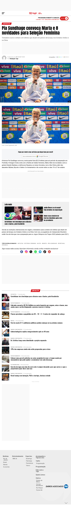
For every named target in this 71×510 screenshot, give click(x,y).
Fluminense (29, 463)
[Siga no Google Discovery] (65, 58)
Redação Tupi (14, 58)
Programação (40, 463)
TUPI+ (38, 461)
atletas (20, 243)
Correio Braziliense (39, 484)
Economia (6, 467)
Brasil (5, 462)
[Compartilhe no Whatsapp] (59, 57)
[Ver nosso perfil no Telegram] (40, 252)
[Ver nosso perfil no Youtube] (49, 252)
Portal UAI (39, 490)
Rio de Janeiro (5, 459)
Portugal (62, 243)
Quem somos (40, 475)
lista (39, 243)
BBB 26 (15, 458)
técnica (5, 245)
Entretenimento (17, 456)
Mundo (5, 464)
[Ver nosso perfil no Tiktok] (44, 252)
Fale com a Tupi (39, 470)
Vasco (28, 465)
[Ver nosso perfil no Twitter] (30, 252)
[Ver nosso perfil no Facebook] (21, 252)
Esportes (29, 456)
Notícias (6, 456)
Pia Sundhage (52, 243)
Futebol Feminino (30, 243)
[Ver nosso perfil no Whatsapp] (35, 252)
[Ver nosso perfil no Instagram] (26, 252)
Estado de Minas (39, 481)
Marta (45, 243)
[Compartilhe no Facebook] (56, 57)
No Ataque (39, 488)
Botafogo (29, 458)
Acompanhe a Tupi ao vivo (40, 457)
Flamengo (29, 461)
